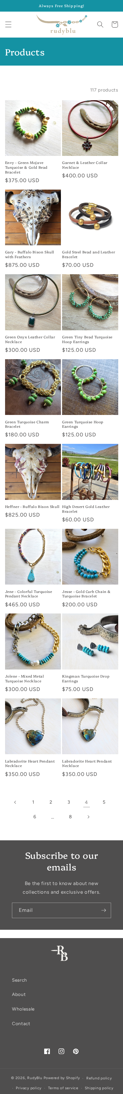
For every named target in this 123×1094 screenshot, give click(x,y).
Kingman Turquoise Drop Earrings (86, 678)
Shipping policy (99, 1088)
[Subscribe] (103, 910)
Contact (21, 1023)
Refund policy (99, 1078)
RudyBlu (34, 1078)
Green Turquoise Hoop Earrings (83, 424)
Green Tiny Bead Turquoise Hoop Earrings (87, 339)
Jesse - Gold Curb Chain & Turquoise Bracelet (86, 593)
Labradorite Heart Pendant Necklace (30, 763)
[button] (8, 24)
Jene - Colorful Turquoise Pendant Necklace (28, 593)
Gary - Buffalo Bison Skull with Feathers (30, 254)
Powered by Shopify (62, 1078)
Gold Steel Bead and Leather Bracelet (88, 254)
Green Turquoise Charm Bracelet (27, 424)
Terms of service (63, 1088)
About (19, 994)
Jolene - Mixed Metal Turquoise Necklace (24, 678)
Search (19, 980)
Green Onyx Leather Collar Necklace (30, 339)
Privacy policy (28, 1088)
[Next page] (88, 817)
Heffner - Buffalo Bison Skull (32, 506)
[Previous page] (15, 802)
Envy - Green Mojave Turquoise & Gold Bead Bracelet (26, 167)
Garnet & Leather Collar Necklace (84, 164)
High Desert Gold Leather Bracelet (86, 508)
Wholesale (23, 1009)
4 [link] (86, 802)
